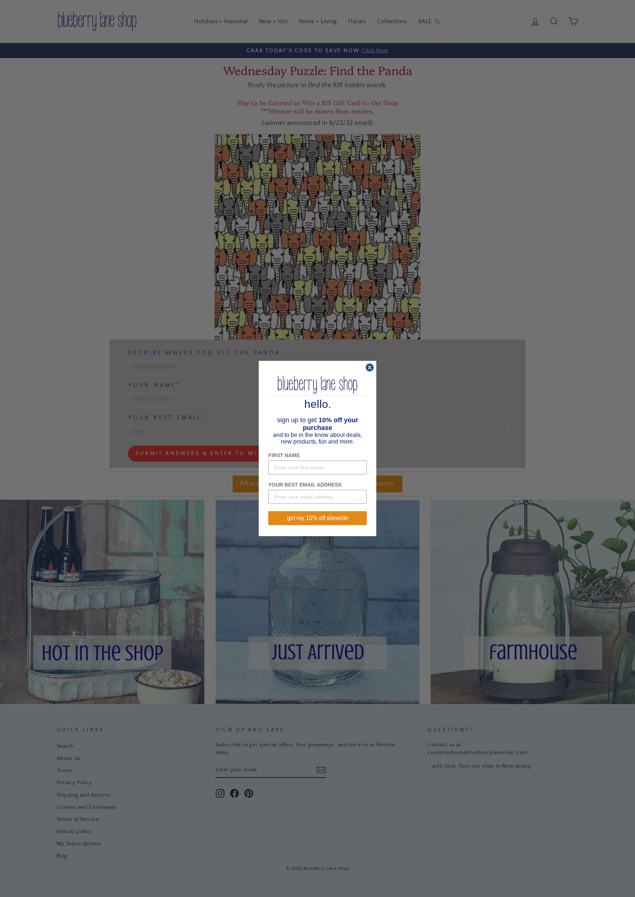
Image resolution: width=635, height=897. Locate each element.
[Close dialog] (369, 367)
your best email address (304, 485)
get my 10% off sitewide (317, 518)
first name (284, 455)
